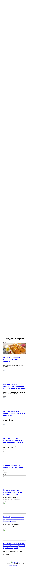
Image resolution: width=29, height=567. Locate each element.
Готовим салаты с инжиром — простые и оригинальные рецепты (13, 440)
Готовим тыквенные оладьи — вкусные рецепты (11, 359)
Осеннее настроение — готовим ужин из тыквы (13, 466)
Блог (24, 3)
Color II (14, 565)
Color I (10, 565)
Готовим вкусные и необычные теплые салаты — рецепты (14, 413)
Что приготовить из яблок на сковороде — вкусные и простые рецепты (14, 546)
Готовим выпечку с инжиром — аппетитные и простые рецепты (14, 492)
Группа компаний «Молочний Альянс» (12, 3)
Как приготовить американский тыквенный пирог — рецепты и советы (14, 386)
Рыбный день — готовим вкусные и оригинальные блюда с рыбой (13, 519)
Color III (18, 565)
